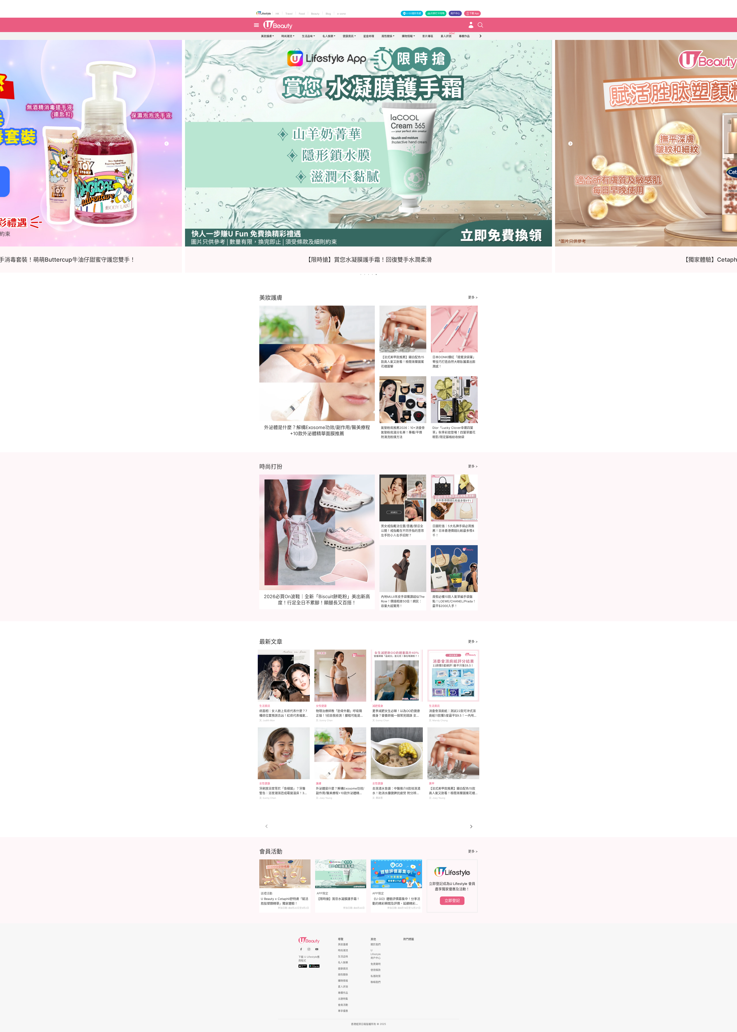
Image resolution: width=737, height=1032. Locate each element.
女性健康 (321, 705)
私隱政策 (376, 975)
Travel (288, 13)
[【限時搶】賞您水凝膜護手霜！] (340, 873)
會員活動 (343, 1004)
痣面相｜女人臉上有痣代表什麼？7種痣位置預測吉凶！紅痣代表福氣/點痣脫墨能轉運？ (283, 715)
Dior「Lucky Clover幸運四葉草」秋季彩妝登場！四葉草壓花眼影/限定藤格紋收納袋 (453, 432)
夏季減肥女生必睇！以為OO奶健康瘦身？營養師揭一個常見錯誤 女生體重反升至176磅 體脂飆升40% (396, 715)
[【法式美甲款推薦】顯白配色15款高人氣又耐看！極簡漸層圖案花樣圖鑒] (453, 753)
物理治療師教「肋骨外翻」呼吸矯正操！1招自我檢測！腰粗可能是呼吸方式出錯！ (339, 715)
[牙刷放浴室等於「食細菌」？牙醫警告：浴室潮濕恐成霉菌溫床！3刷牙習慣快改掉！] (284, 753)
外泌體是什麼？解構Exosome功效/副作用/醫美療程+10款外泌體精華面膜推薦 (340, 793)
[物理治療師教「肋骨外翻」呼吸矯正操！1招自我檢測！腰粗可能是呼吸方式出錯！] (340, 676)
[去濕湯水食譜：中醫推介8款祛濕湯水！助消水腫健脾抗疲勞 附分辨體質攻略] (397, 753)
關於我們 (376, 944)
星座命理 (368, 36)
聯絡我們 (376, 981)
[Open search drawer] (480, 25)
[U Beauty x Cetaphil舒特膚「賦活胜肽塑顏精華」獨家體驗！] (285, 873)
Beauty (315, 13)
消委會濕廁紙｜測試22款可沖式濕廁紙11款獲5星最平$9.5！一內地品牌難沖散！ (453, 715)
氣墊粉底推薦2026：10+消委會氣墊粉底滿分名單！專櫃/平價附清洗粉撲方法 (403, 432)
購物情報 (407, 36)
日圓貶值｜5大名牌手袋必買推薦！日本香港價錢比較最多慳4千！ (453, 530)
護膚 (318, 783)
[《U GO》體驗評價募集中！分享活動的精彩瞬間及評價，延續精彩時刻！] (396, 873)
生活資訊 (264, 705)
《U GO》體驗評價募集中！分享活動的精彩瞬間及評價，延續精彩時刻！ (396, 901)
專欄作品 (343, 992)
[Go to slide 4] (372, 274)
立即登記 (452, 900)
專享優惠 (343, 1010)
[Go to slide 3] (368, 274)
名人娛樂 (327, 36)
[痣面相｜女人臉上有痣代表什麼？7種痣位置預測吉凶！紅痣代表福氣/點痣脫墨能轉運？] (284, 676)
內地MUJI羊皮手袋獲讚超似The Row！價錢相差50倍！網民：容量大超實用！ (403, 601)
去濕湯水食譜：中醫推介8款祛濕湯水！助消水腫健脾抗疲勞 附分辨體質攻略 (396, 793)
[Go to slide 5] (376, 274)
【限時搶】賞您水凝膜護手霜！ (338, 899)
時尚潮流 (286, 36)
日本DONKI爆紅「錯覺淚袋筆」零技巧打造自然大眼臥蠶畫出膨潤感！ (454, 361)
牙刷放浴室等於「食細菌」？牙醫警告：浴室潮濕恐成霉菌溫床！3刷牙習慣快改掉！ (283, 793)
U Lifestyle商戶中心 (376, 954)
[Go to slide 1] (360, 274)
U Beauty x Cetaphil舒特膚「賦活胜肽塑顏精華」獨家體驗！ (284, 901)
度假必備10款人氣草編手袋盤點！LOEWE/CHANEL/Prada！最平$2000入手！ (454, 601)
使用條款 (376, 969)
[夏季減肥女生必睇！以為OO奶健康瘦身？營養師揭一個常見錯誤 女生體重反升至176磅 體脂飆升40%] (397, 676)
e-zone (341, 13)
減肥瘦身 (377, 705)
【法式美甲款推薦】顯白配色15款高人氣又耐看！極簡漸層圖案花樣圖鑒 (402, 361)
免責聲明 (376, 963)
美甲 (431, 783)
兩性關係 (387, 36)
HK (277, 13)
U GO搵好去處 (413, 13)
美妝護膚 (266, 36)
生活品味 (307, 36)
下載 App (474, 13)
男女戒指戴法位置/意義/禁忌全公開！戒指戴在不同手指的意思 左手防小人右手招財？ (402, 530)
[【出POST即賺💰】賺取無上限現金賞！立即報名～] (369, 143)
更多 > (473, 297)
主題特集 (343, 998)
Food (302, 13)
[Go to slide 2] (364, 274)
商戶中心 (455, 13)
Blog (328, 13)
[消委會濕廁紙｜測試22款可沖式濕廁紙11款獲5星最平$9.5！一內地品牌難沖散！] (453, 676)
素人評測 (343, 986)
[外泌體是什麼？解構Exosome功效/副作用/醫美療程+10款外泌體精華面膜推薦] (340, 753)
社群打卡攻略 (438, 13)
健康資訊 (348, 36)
